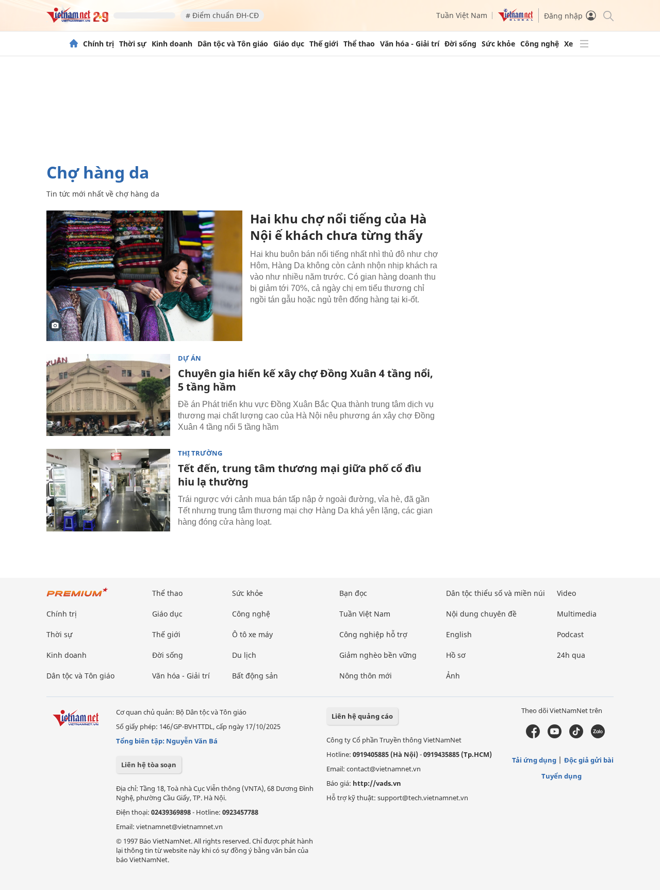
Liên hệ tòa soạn (148, 764)
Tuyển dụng (561, 776)
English (459, 634)
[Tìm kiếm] (608, 15)
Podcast (570, 634)
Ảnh (453, 676)
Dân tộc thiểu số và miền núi (495, 593)
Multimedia (577, 614)
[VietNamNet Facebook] (533, 735)
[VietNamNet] (74, 43)
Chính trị (98, 43)
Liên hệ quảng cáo (362, 716)
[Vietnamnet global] (516, 19)
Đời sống (460, 43)
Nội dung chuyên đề (481, 614)
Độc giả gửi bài (589, 760)
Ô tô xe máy (252, 634)
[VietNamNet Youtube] (555, 735)
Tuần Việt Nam (461, 15)
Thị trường (200, 453)
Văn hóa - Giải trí (409, 43)
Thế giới (323, 43)
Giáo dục (288, 43)
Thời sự (132, 43)
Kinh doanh (172, 43)
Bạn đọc (353, 593)
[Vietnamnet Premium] (77, 597)
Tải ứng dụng (534, 760)
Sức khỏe (498, 43)
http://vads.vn (377, 783)
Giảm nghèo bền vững (378, 655)
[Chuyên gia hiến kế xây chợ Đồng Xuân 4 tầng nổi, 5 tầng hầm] (108, 395)
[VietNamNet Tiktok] (576, 735)
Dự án (189, 358)
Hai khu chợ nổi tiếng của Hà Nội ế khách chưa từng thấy (338, 227)
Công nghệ (539, 43)
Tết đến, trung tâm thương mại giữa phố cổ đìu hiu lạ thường (299, 475)
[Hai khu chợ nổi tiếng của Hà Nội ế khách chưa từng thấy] (144, 276)
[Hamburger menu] (584, 44)
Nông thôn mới (365, 676)
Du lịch (244, 655)
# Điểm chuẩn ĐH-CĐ (222, 15)
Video (566, 593)
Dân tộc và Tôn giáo (232, 43)
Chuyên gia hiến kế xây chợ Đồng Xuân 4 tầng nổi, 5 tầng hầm (305, 380)
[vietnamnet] (77, 19)
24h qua (571, 655)
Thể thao (359, 43)
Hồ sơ (456, 655)
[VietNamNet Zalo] (598, 735)
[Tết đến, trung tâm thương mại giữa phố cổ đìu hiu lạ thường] (108, 490)
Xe (568, 43)
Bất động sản (255, 676)
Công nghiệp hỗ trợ (373, 634)
